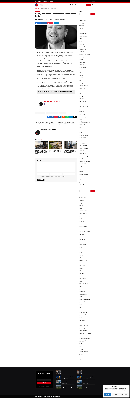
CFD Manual (81, 44)
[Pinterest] (32, 63)
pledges (50, 112)
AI (79, 22)
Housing (80, 104)
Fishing (80, 72)
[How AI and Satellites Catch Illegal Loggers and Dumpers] (58, 387)
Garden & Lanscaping (83, 83)
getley (39, 112)
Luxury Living (60, 4)
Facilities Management (83, 67)
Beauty (80, 31)
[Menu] (35, 1)
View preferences (124, 394)
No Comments (56, 19)
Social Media (81, 164)
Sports (80, 169)
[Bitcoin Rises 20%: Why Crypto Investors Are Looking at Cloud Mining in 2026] (58, 377)
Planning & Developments (83, 135)
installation (43, 112)
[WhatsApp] (32, 66)
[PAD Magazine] (39, 5)
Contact (76, 4)
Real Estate (81, 158)
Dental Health (81, 57)
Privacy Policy (44, 386)
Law (80, 116)
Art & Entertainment (82, 26)
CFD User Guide (82, 46)
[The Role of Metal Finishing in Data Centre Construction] (58, 372)
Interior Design (82, 108)
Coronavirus (81, 52)
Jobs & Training (82, 114)
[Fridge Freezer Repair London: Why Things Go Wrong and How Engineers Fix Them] (70, 145)
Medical (80, 127)
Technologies (81, 176)
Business (81, 38)
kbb (46, 112)
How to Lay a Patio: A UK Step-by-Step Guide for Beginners (55, 151)
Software (80, 166)
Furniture (81, 77)
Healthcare (81, 91)
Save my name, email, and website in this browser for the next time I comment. (51, 176)
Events (80, 65)
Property (80, 146)
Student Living (81, 171)
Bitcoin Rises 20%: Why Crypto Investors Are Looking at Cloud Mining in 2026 (68, 377)
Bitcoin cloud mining (83, 33)
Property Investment (82, 151)
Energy (80, 60)
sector (60, 112)
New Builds (53, 4)
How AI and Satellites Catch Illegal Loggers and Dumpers (67, 386)
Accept (107, 394)
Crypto (80, 56)
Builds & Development (83, 36)
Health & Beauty (82, 88)
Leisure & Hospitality (82, 117)
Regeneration (81, 159)
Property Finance (82, 150)
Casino (80, 41)
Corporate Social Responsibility (84, 54)
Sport (80, 168)
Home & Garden (82, 95)
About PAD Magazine (46, 1)
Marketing (81, 125)
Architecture (81, 25)
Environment (81, 64)
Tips (80, 179)
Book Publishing (82, 211)
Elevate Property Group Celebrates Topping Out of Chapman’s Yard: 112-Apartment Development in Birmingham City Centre (66, 123)
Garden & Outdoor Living (83, 85)
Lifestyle (80, 119)
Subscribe (88, 4)
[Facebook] (32, 55)
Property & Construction (83, 148)
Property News (81, 155)
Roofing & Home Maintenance (84, 161)
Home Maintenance (82, 101)
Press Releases (38, 11)
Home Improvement (82, 99)
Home (48, 4)
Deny (116, 394)
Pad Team (51, 1)
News (67, 4)
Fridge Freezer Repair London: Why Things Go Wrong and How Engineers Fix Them (70, 151)
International (81, 111)
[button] (127, 386)
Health (80, 86)
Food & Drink (81, 73)
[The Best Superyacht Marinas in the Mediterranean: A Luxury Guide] (58, 382)
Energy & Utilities (82, 62)
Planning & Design (82, 310)
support (64, 112)
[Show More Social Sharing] (61, 23)
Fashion (80, 69)
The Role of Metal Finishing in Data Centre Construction (67, 371)
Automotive (81, 28)
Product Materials (82, 143)
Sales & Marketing (82, 163)
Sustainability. (81, 172)
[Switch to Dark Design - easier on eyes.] (92, 4)
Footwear (81, 75)
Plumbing (81, 138)
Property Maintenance (83, 153)
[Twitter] (32, 58)
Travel (80, 182)
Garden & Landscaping (83, 82)
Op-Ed (80, 132)
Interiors (80, 109)
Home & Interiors (82, 96)
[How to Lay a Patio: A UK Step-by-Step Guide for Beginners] (55, 145)
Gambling (81, 78)
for (36, 112)
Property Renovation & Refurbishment (85, 156)
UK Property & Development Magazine (54, 396)
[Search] (94, 5)
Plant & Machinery (82, 137)
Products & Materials (83, 145)
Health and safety (82, 90)
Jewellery (81, 112)
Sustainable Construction (83, 174)
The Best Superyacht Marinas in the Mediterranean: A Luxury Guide (67, 382)
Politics (80, 140)
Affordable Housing (82, 20)
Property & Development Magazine (43, 19)
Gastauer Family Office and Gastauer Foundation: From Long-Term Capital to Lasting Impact (41, 152)
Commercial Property (83, 49)
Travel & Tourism (82, 184)
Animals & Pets (82, 23)
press (53, 112)
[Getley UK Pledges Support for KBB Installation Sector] (56, 37)
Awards (80, 30)
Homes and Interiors (82, 103)
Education (81, 59)
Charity (80, 224)
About (71, 4)
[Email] (32, 68)
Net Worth (81, 129)
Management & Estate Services (84, 122)
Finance (80, 70)
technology (81, 177)
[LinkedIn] (32, 60)
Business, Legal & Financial (84, 39)
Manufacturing (82, 124)
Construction (81, 51)
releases (56, 112)
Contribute (39, 1)
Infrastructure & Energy (83, 106)
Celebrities (81, 43)
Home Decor (81, 98)
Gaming (80, 80)
